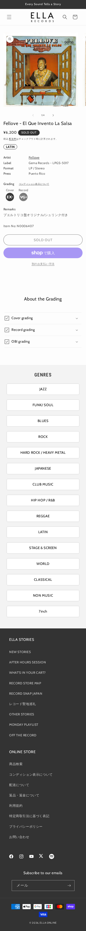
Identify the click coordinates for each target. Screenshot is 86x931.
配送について (19, 785)
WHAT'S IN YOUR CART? (27, 673)
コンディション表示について (34, 183)
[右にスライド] (53, 115)
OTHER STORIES (21, 714)
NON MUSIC (43, 595)
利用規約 (15, 806)
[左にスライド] (33, 115)
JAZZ (43, 389)
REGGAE (43, 516)
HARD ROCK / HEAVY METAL (43, 453)
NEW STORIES (20, 652)
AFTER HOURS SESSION (27, 662)
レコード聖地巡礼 (22, 704)
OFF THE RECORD (22, 735)
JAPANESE (43, 468)
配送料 (12, 138)
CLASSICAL (43, 580)
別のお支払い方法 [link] (43, 264)
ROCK (42, 437)
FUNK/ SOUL (43, 405)
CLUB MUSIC (43, 484)
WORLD (43, 564)
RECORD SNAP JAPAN (25, 693)
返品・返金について (24, 795)
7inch (43, 611)
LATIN (10, 147)
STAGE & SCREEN (43, 548)
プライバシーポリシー (26, 826)
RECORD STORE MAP (25, 683)
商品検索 (15, 764)
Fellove (34, 158)
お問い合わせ (19, 837)
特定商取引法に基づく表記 (29, 816)
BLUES (43, 421)
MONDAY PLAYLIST (23, 725)
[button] (9, 17)
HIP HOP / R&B (43, 500)
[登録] (69, 885)
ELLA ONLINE (48, 922)
